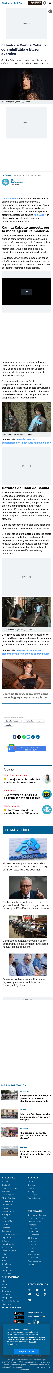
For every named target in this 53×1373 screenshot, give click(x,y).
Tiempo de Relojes (10, 1301)
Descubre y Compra (37, 1215)
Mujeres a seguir (9, 1188)
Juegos (31, 1251)
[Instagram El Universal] (37, 1295)
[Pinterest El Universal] (45, 1295)
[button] (35, 3)
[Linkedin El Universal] (29, 1300)
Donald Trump (8, 1211)
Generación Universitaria (33, 1233)
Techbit (5, 1257)
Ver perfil (15, 184)
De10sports (33, 1241)
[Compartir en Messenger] (28, 737)
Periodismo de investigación (8, 1193)
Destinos (6, 1267)
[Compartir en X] (19, 737)
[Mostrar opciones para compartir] (50, 11)
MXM (4, 1254)
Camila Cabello (13, 721)
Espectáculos (8, 1238)
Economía (6, 1231)
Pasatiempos (34, 1254)
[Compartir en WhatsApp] (24, 737)
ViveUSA (32, 1248)
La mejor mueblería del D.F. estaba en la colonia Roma (22, 781)
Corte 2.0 (6, 1185)
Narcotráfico (8, 1221)
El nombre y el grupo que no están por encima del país (22, 796)
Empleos (32, 1225)
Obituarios (32, 1228)
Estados (6, 1218)
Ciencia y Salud (9, 1251)
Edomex (32, 1182)
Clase (4, 1281)
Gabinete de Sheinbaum (7, 1203)
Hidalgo (31, 1191)
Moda (40, 721)
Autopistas (7, 1270)
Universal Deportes (11, 1234)
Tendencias (7, 1247)
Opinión (9, 769)
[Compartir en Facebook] (14, 737)
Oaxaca (31, 1185)
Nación (5, 1182)
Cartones (6, 1228)
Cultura (5, 1241)
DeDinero (32, 1245)
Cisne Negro (7, 1304)
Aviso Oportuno (35, 1221)
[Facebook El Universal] (37, 1290)
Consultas (6, 1274)
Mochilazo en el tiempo (17, 775)
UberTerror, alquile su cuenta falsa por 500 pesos (21, 811)
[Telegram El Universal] (29, 1290)
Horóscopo (33, 1258)
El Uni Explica (8, 1198)
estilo (8, 725)
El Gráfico (32, 1238)
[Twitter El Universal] (45, 1290)
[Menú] (50, 3)
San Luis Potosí (35, 1198)
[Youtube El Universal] (30, 1295)
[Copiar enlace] (33, 737)
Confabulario (8, 1244)
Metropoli (6, 1215)
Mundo (5, 1208)
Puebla (31, 1188)
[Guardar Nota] (38, 737)
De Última (6, 1291)
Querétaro (32, 1195)
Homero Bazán (12, 806)
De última (6, 175)
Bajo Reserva (11, 790)
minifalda (28, 721)
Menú (4, 1261)
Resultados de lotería (34, 1262)
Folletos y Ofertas (36, 1218)
